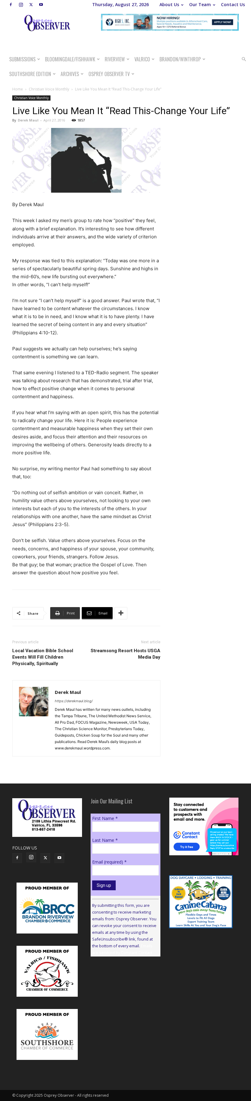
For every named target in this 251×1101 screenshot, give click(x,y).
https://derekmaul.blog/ (74, 701)
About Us (169, 4)
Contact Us (233, 4)
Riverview (115, 59)
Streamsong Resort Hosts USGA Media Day (125, 654)
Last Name (105, 840)
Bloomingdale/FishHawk (70, 59)
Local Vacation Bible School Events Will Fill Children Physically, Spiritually (42, 657)
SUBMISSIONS (22, 59)
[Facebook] (10, 4)
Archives (70, 74)
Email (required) (109, 862)
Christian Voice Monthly (49, 89)
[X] (31, 4)
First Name (105, 818)
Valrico (142, 59)
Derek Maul (28, 120)
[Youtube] (41, 4)
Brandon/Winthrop (180, 59)
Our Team (200, 4)
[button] (243, 59)
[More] (120, 613)
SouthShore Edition (30, 74)
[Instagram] (20, 4)
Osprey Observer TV (109, 74)
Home (17, 89)
